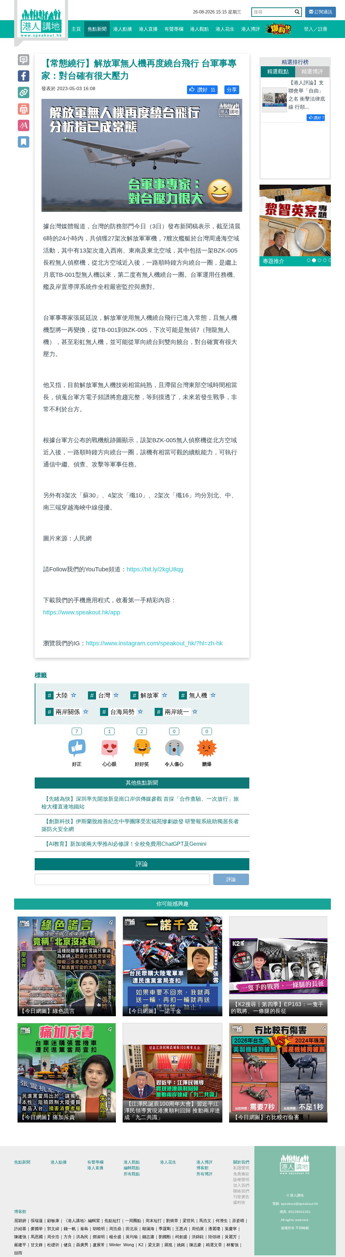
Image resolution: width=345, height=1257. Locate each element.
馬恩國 (37, 1236)
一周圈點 (133, 1220)
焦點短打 (112, 1220)
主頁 (76, 29)
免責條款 (241, 1174)
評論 (231, 879)
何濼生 (222, 1220)
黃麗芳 (231, 1236)
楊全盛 (115, 1236)
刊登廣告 (241, 1196)
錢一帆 (70, 1228)
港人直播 (148, 29)
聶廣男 (82, 1245)
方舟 (68, 1236)
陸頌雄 (214, 1236)
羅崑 (168, 1245)
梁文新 (154, 1245)
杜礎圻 (53, 1245)
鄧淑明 (99, 1236)
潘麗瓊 (214, 1228)
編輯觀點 (132, 1168)
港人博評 (250, 29)
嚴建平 (20, 1245)
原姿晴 (238, 1220)
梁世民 (189, 1220)
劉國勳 (165, 1236)
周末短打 (154, 1220)
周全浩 (53, 1236)
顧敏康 (53, 1220)
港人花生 (225, 29)
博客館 (202, 1168)
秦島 (84, 1228)
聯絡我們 (241, 1191)
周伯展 (198, 1228)
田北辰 (132, 1228)
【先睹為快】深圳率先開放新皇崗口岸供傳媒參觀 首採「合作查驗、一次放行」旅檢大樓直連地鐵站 (140, 802)
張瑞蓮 (37, 1220)
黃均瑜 (132, 1236)
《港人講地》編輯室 (82, 1220)
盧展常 (99, 1245)
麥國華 (37, 1228)
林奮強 (232, 1245)
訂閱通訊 (322, 11)
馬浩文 (205, 1220)
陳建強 (20, 1236)
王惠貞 (181, 1228)
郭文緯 (53, 1228)
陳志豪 (195, 1245)
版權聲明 (241, 1179)
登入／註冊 (315, 29)
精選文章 (214, 1245)
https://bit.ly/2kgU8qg (155, 569)
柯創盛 (181, 1236)
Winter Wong (121, 1245)
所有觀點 (132, 1174)
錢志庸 (148, 1236)
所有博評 (204, 1174)
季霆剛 (165, 1228)
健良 (68, 1245)
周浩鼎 (115, 1228)
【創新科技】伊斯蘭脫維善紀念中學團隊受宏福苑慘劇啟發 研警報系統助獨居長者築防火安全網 (140, 825)
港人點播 (122, 29)
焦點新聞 (97, 29)
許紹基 (20, 1228)
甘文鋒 (37, 1245)
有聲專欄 (173, 29)
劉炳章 (172, 1220)
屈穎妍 (20, 1220)
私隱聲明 (241, 1168)
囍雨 (18, 1253)
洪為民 (82, 1236)
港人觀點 (199, 29)
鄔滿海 (148, 1228)
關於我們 (241, 1162)
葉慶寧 (231, 1228)
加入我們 (241, 1185)
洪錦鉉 (198, 1236)
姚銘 (181, 1245)
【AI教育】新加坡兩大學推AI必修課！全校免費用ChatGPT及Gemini (125, 843)
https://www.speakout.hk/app (81, 612)
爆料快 (239, 1202)
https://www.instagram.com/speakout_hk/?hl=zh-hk (154, 643)
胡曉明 (99, 1228)
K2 (141, 1245)
